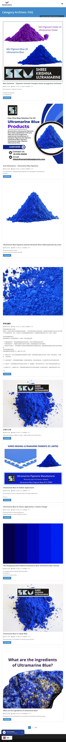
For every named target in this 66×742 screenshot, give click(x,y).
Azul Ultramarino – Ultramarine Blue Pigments (20, 166)
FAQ (18, 86)
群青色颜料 (7, 323)
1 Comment (24, 247)
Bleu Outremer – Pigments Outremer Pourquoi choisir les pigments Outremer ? (32, 83)
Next (36, 727)
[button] (12, 732)
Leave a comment (26, 86)
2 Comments (25, 713)
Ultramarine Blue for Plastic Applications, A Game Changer (25, 507)
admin (13, 86)
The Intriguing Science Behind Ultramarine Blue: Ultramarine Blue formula (31, 566)
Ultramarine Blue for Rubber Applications (18, 488)
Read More (7, 97)
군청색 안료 (7, 429)
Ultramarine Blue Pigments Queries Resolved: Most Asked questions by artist (32, 245)
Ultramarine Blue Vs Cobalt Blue (15, 634)
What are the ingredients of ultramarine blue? (20, 710)
